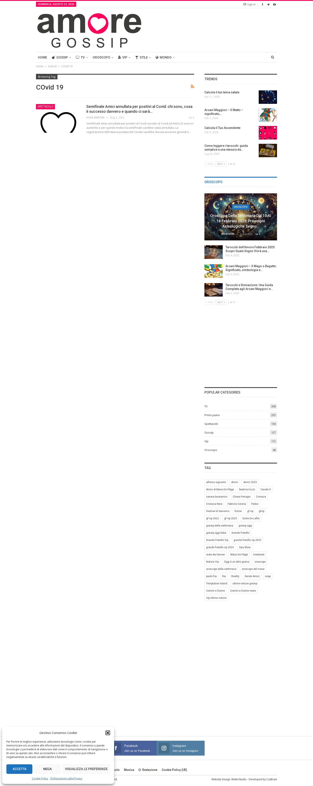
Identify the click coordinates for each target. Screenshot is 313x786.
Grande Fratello (240, 532)
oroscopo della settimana (221, 569)
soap (268, 576)
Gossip (62, 57)
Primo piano (212, 415)
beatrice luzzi (247, 489)
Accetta (19, 769)
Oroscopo (101, 57)
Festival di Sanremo (217, 511)
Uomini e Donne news (243, 590)
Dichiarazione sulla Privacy (66, 778)
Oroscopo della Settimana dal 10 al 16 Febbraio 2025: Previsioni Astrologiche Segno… (240, 220)
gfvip (261, 511)
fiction (238, 511)
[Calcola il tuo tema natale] (268, 97)
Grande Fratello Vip (217, 540)
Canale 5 (265, 489)
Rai (224, 576)
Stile (144, 57)
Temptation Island (216, 583)
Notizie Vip (212, 561)
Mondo (166, 57)
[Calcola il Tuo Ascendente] (268, 133)
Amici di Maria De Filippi (220, 489)
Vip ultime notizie (216, 597)
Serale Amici (252, 576)
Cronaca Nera (214, 503)
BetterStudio (239, 779)
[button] (108, 733)
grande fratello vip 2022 (247, 540)
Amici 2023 (250, 482)
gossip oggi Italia (216, 532)
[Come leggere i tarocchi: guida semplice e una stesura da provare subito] (268, 150)
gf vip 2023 (230, 518)
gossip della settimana (219, 525)
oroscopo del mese (253, 569)
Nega (47, 769)
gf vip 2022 (212, 518)
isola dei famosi (215, 554)
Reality (235, 576)
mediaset (258, 554)
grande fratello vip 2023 (220, 547)
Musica (129, 770)
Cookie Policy (40, 778)
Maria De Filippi (239, 554)
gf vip (250, 511)
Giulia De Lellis (251, 518)
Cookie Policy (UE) (174, 770)
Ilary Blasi (245, 547)
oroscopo (260, 561)
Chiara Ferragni (242, 496)
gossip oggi (245, 525)
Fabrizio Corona (237, 503)
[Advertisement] (240, 345)
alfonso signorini (216, 482)
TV (83, 57)
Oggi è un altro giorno (236, 561)
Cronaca (261, 496)
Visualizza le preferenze (86, 769)
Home (42, 57)
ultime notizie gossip (245, 583)
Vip (124, 57)
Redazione (149, 770)
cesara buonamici (216, 496)
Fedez (254, 503)
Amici (234, 482)
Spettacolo (45, 106)
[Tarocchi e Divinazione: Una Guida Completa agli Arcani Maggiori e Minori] (213, 290)
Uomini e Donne (215, 590)
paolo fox (211, 576)
